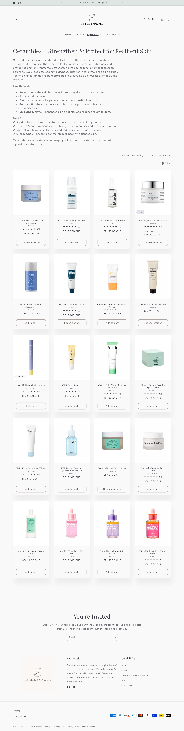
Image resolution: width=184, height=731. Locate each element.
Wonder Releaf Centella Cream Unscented (112, 386)
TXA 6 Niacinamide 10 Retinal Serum (153, 552)
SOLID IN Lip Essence (72, 385)
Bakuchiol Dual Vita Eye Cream (31, 385)
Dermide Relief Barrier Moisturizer (31, 305)
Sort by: (125, 155)
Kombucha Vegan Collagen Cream (153, 469)
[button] (16, 19)
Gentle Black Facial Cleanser (153, 304)
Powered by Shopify (42, 727)
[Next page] (100, 589)
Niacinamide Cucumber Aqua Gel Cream (31, 221)
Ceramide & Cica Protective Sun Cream (112, 305)
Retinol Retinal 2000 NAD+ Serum (112, 552)
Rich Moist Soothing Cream (71, 304)
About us (126, 665)
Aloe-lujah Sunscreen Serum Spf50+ (31, 552)
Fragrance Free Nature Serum (112, 220)
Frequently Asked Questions (135, 675)
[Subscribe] (114, 637)
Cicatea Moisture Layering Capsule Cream (153, 386)
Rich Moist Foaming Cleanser (71, 220)
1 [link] (84, 588)
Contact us (127, 670)
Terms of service (88, 727)
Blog (123, 680)
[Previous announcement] (61, 2)
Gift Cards (126, 685)
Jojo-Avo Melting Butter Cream (112, 468)
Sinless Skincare (26, 727)
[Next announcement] (122, 2)
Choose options (31, 242)
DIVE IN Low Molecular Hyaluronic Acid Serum (72, 469)
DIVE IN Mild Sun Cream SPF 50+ (31, 468)
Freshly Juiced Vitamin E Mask (153, 220)
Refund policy (58, 727)
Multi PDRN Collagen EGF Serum (72, 552)
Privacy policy (73, 727)
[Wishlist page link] (143, 19)
